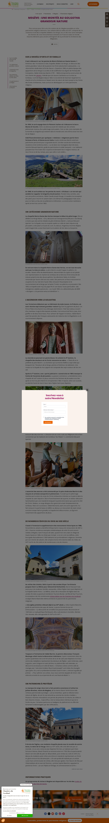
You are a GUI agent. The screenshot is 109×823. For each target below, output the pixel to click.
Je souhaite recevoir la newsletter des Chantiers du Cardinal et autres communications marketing (54, 418)
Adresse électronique (48, 409)
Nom (44, 404)
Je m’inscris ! (48, 422)
